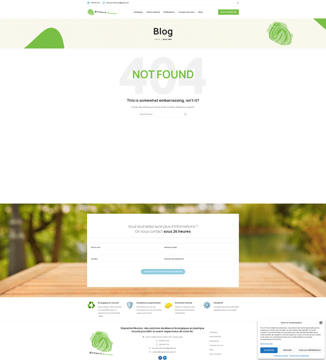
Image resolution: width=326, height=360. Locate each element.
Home (157, 39)
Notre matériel (215, 337)
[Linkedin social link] (165, 358)
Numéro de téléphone (174, 259)
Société (94, 259)
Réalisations (214, 341)
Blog (211, 350)
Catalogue (213, 332)
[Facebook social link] (160, 358)
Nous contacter (228, 12)
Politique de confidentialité (299, 355)
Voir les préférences (310, 350)
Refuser (287, 350)
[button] (321, 322)
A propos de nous (216, 345)
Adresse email (170, 247)
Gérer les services (266, 343)
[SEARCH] (185, 114)
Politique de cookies (281, 355)
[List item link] (162, 340)
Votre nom (95, 247)
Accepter (269, 350)
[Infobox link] (93, 3)
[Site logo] (102, 12)
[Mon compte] (238, 2)
